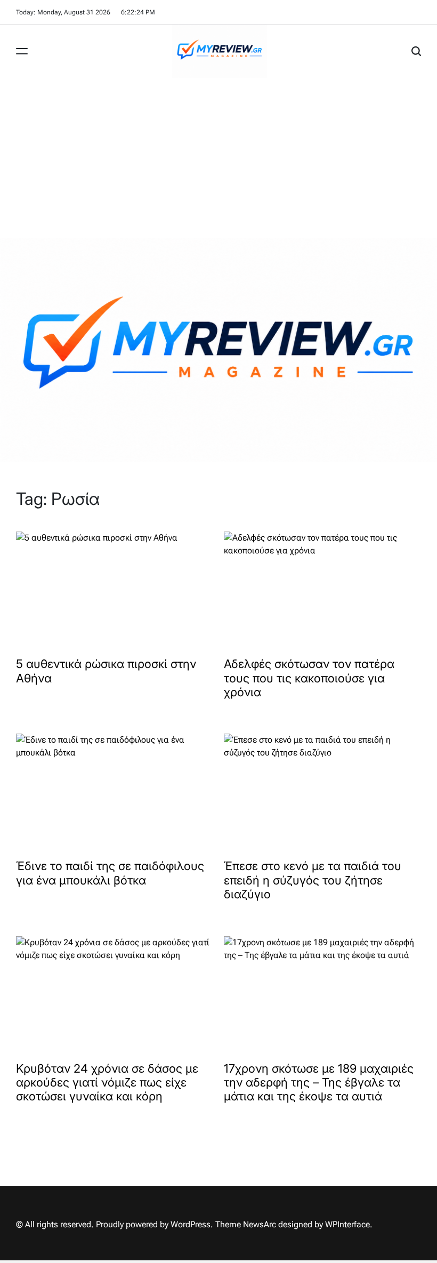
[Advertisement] (218, 157)
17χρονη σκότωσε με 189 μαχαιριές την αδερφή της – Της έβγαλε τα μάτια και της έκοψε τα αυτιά (319, 1082)
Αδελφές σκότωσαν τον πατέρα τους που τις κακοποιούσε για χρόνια (309, 678)
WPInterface (347, 1224)
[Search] (416, 51)
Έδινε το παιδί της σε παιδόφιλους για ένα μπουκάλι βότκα (110, 873)
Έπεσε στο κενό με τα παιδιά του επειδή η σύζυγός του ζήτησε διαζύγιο (312, 880)
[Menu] (22, 51)
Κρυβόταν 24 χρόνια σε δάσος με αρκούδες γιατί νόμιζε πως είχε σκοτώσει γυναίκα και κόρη (107, 1082)
